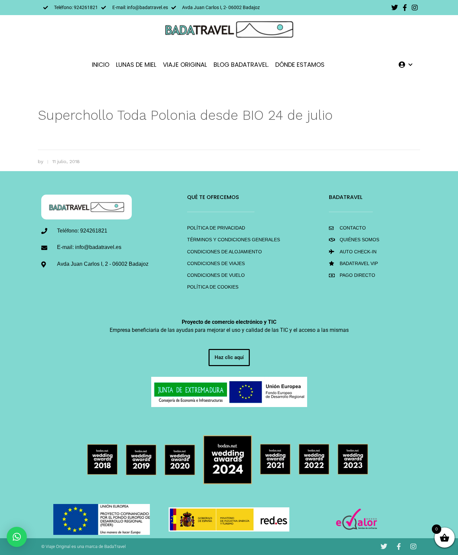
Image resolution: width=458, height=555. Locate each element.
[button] (17, 537)
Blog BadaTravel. (241, 64)
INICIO (100, 64)
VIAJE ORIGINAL (185, 64)
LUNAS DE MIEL (136, 64)
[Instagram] (414, 7)
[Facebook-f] (404, 7)
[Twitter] (394, 7)
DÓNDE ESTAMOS (300, 64)
